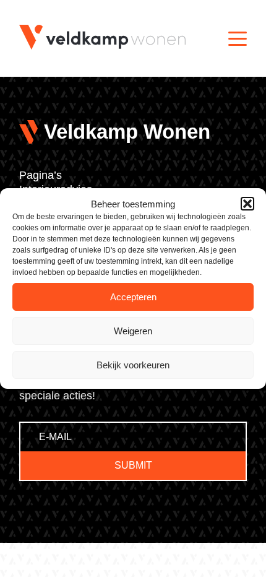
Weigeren (133, 331)
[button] (247, 203)
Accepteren (133, 297)
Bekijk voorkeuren (133, 365)
